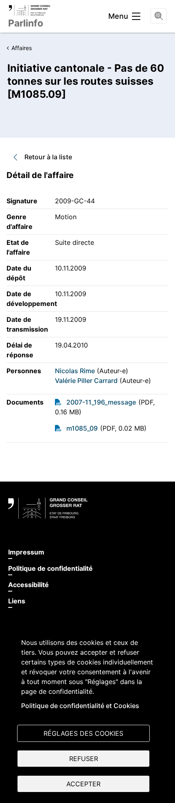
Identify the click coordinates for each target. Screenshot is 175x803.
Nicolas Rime (75, 371)
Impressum (26, 552)
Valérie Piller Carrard (86, 380)
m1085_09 (82, 428)
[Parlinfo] (29, 10)
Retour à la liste (48, 157)
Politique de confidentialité (50, 568)
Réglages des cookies (83, 733)
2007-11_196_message (101, 402)
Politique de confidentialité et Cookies (80, 706)
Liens (16, 601)
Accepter (83, 784)
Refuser (83, 759)
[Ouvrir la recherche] (159, 16)
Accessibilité (28, 585)
